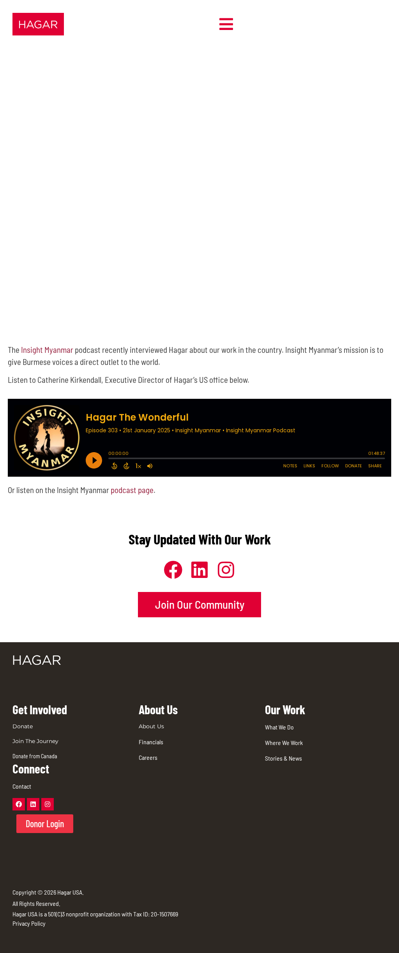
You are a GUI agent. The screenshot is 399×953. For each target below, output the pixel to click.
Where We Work (284, 742)
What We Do (279, 727)
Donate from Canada (34, 756)
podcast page (132, 490)
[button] (226, 24)
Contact (21, 786)
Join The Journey (35, 741)
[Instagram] (47, 804)
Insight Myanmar (47, 349)
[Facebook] (18, 804)
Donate (22, 726)
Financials (151, 741)
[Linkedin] (33, 804)
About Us (151, 726)
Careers (148, 757)
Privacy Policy (29, 923)
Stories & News (283, 758)
